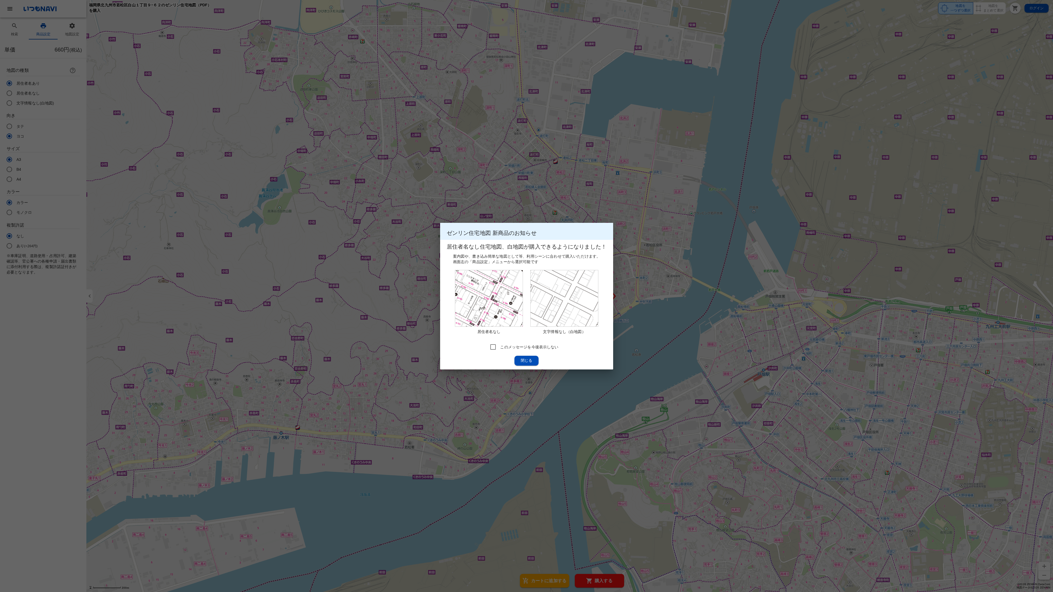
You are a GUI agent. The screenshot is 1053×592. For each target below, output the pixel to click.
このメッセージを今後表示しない (529, 347)
